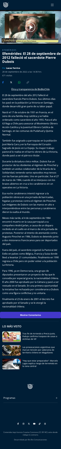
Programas (9, 397)
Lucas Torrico (13, 68)
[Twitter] (29, 423)
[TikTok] (40, 423)
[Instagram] (24, 423)
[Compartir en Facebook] (3, 82)
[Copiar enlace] (25, 82)
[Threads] (45, 423)
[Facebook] (18, 423)
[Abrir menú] (52, 5)
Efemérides (9, 50)
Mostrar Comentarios (30, 315)
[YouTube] (34, 423)
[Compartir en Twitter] (8, 82)
